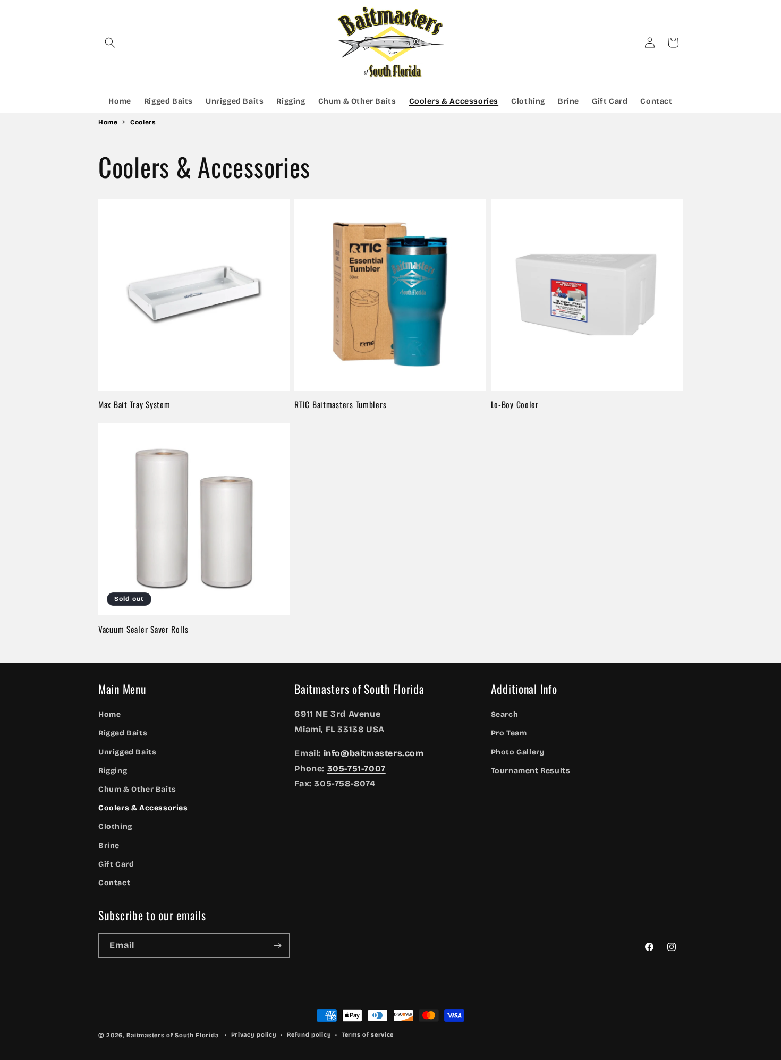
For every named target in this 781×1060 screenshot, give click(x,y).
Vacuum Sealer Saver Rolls (143, 629)
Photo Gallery (518, 752)
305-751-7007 (356, 769)
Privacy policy (254, 1034)
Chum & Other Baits (137, 789)
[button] (110, 42)
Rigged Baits (122, 733)
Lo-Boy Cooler (515, 405)
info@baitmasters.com (374, 753)
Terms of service (368, 1034)
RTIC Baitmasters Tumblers (340, 405)
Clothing (115, 827)
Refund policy (309, 1034)
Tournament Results (531, 770)
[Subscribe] (277, 945)
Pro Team (509, 733)
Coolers (143, 122)
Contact (114, 882)
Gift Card (116, 864)
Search (505, 714)
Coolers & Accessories (143, 807)
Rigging (112, 770)
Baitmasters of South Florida (172, 1035)
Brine (109, 845)
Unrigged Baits (127, 752)
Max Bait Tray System (134, 405)
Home (107, 122)
